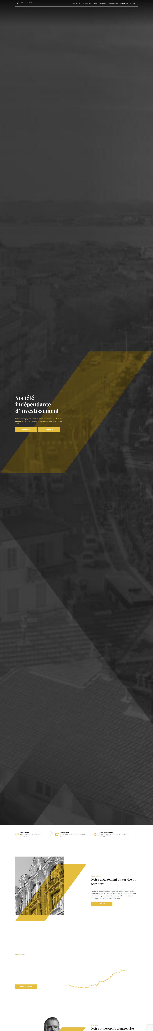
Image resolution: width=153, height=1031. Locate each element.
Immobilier (77, 3)
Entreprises (87, 3)
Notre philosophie (99, 3)
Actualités (124, 3)
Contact (132, 3)
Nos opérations (113, 3)
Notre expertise (26, 986)
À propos (101, 904)
